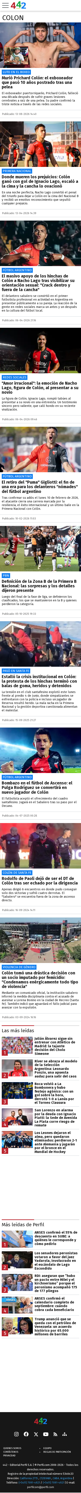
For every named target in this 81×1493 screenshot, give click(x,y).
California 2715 (29, 1478)
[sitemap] (64, 1435)
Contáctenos (10, 1452)
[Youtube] (45, 1434)
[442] (40, 1421)
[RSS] (55, 1434)
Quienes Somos (12, 1448)
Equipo (47, 1448)
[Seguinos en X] (36, 1434)
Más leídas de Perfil (23, 1225)
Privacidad (9, 1455)
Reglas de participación (57, 1452)
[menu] (5, 5)
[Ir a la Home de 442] (18, 7)
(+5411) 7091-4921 (29, 1482)
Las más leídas (18, 1030)
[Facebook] (26, 1435)
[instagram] (16, 1434)
